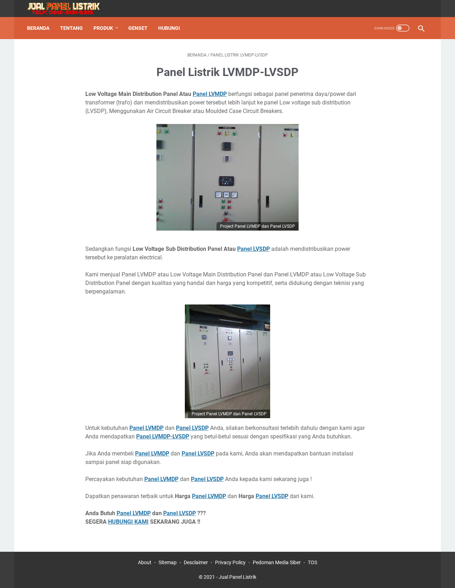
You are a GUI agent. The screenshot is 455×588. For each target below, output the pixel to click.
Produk (103, 28)
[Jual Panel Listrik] (68, 8)
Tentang (71, 28)
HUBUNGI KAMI (128, 521)
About (144, 562)
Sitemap (168, 562)
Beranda (38, 28)
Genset (138, 28)
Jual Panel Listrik (237, 577)
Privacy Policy (230, 562)
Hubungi (169, 28)
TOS (312, 562)
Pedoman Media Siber (277, 562)
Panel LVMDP (210, 94)
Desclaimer (196, 562)
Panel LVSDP (253, 249)
